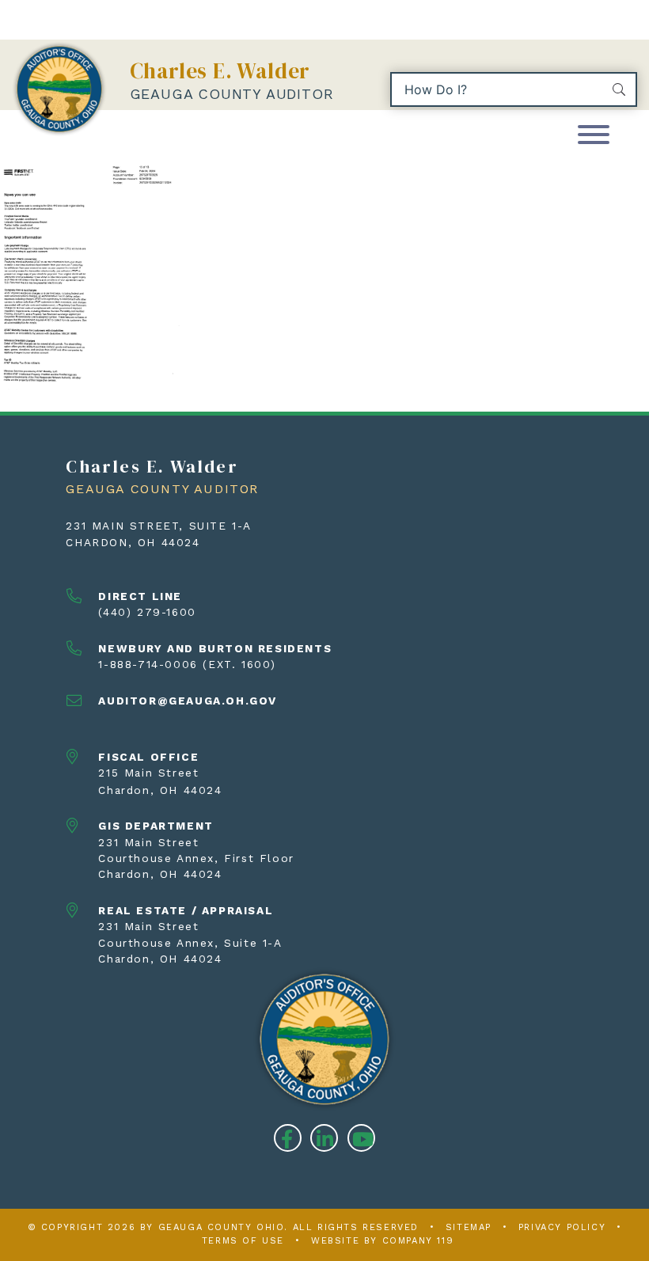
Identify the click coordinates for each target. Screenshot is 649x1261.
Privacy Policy (561, 1227)
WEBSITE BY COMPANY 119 (382, 1241)
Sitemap (468, 1227)
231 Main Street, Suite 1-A (159, 525)
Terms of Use (243, 1241)
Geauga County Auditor (232, 93)
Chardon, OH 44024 (132, 542)
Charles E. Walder (220, 70)
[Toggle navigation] (593, 135)
